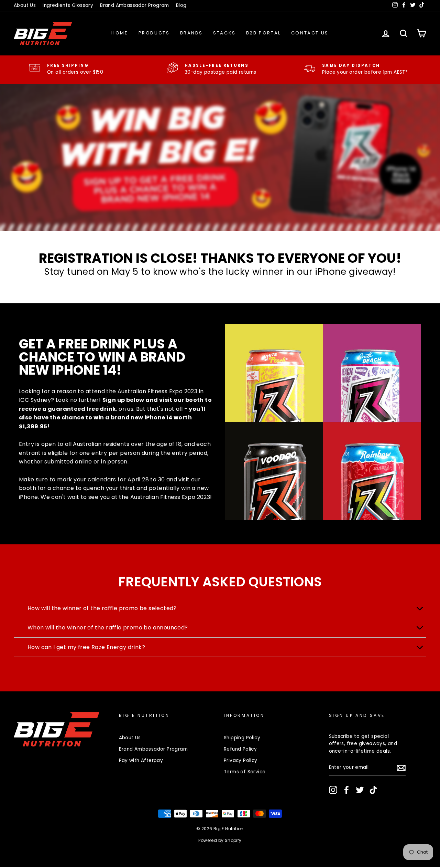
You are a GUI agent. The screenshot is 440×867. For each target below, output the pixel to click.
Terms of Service (244, 772)
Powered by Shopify (219, 840)
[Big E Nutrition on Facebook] (346, 790)
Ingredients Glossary (68, 5)
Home (119, 33)
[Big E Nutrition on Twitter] (360, 790)
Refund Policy (240, 749)
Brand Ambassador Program (134, 5)
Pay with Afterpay (141, 760)
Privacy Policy (240, 760)
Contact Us (310, 33)
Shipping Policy (242, 737)
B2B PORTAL (263, 33)
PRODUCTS (154, 33)
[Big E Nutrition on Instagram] (333, 790)
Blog (181, 5)
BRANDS (191, 33)
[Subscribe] (401, 767)
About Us (25, 5)
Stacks (224, 33)
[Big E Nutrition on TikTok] (373, 790)
